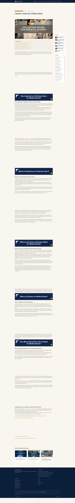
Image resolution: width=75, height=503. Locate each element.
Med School (44, 1)
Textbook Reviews (17, 485)
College (39, 1)
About (56, 1)
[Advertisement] (28, 395)
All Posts (52, 1)
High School (35, 1)
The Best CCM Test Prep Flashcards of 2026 (61, 45)
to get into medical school (25, 380)
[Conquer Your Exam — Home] (19, 1)
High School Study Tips (17, 480)
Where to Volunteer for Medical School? (22, 46)
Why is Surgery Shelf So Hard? (20, 459)
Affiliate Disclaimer (58, 496)
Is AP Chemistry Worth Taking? (61, 51)
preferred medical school (47, 356)
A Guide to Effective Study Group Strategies (61, 37)
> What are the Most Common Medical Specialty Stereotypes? (25, 438)
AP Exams (48, 1)
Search (59, 1)
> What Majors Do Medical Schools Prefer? (22, 436)
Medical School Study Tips (18, 484)
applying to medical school (26, 138)
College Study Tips (17, 481)
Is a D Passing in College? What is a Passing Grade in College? (61, 40)
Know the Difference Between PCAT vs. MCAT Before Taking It (47, 459)
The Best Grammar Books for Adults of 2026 (61, 48)
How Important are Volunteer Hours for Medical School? (24, 42)
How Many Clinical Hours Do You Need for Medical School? (24, 47)
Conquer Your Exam (18, 469)
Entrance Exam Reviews (18, 486)
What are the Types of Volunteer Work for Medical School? (24, 45)
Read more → (20, 461)
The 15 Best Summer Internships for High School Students (61, 43)
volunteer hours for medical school (30, 408)
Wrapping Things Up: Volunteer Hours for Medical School (24, 48)
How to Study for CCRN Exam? (33, 459)
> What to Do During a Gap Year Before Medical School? (24, 417)
